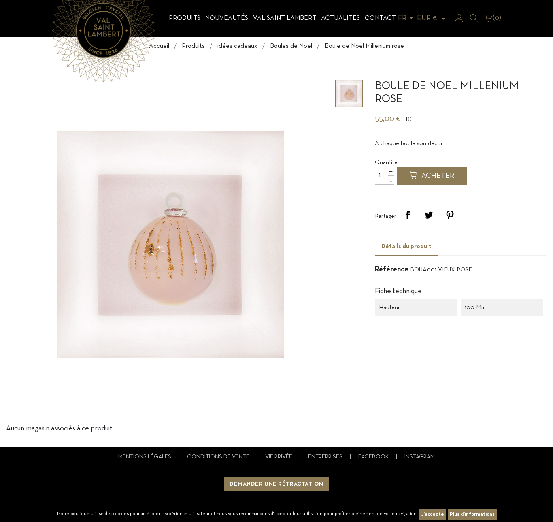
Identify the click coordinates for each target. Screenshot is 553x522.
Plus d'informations (472, 514)
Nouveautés (226, 18)
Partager (408, 215)
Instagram (419, 457)
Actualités (340, 18)
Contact (380, 18)
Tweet (429, 215)
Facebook (374, 457)
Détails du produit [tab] (406, 246)
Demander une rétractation (276, 484)
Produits (184, 18)
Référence (391, 269)
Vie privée (279, 457)
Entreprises (326, 457)
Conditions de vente (219, 457)
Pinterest (450, 215)
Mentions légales (145, 457)
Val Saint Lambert (284, 18)
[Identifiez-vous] (459, 18)
